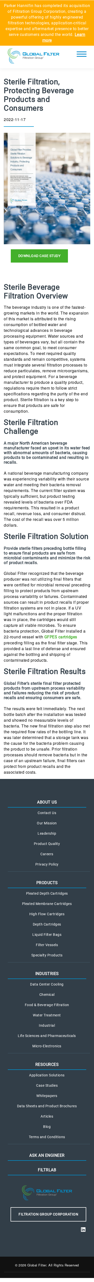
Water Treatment (47, 1015)
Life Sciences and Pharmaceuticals (47, 1036)
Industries (47, 973)
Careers (46, 854)
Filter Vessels (47, 945)
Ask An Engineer (47, 1155)
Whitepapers (46, 1096)
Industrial (47, 1025)
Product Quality (47, 844)
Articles (47, 1116)
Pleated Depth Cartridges (47, 893)
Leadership (47, 833)
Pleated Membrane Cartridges (47, 904)
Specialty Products (47, 955)
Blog (47, 1127)
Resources (47, 1064)
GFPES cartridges (60, 637)
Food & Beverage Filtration (47, 1005)
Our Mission (47, 823)
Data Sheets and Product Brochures (47, 1106)
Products (47, 882)
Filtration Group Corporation (48, 1214)
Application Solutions (47, 1075)
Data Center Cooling (47, 984)
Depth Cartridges (47, 924)
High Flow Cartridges (46, 914)
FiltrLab (47, 1170)
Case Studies (47, 1085)
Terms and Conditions (47, 1137)
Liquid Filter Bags (46, 935)
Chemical (47, 995)
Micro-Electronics (46, 1046)
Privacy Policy (47, 864)
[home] (33, 57)
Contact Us (47, 813)
